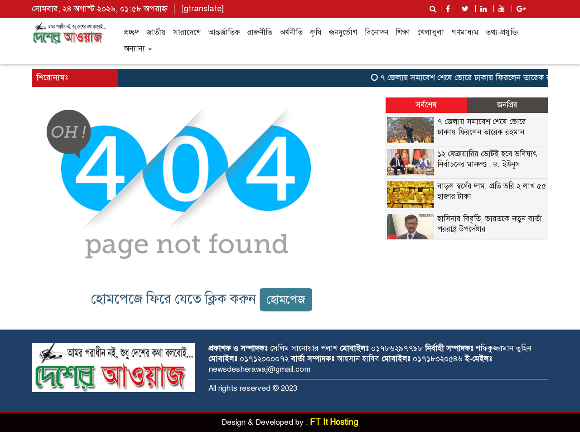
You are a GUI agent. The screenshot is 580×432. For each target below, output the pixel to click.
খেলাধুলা (430, 32)
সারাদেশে (187, 32)
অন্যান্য (135, 48)
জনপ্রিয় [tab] (507, 105)
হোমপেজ (285, 299)
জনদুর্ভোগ (343, 32)
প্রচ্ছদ (131, 32)
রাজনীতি (259, 32)
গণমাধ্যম (464, 32)
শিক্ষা (403, 32)
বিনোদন (376, 32)
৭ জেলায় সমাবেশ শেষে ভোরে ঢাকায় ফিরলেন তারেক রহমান (468, 78)
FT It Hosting (334, 422)
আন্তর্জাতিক (224, 32)
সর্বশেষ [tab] (426, 105)
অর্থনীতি (291, 32)
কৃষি (316, 32)
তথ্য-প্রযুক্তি (502, 32)
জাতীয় (156, 32)
